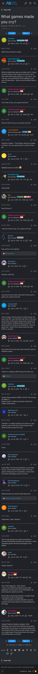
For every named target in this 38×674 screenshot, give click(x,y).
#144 (34, 464)
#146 (34, 516)
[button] (3, 3)
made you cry (6, 28)
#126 (34, 48)
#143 (34, 444)
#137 (35, 291)
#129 (34, 119)
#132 (34, 184)
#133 (34, 205)
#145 (34, 490)
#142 (34, 420)
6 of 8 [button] (19, 33)
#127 (35, 69)
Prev (12, 33)
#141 (35, 394)
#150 (34, 621)
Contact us (23, 671)
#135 (34, 246)
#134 (34, 225)
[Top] (33, 671)
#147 (35, 536)
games (24, 26)
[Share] (31, 49)
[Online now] (5, 134)
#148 (34, 562)
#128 (34, 99)
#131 (35, 164)
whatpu (5, 26)
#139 (34, 346)
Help (29, 671)
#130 (34, 140)
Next (25, 33)
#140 (34, 368)
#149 (34, 582)
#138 (34, 314)
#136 (34, 271)
